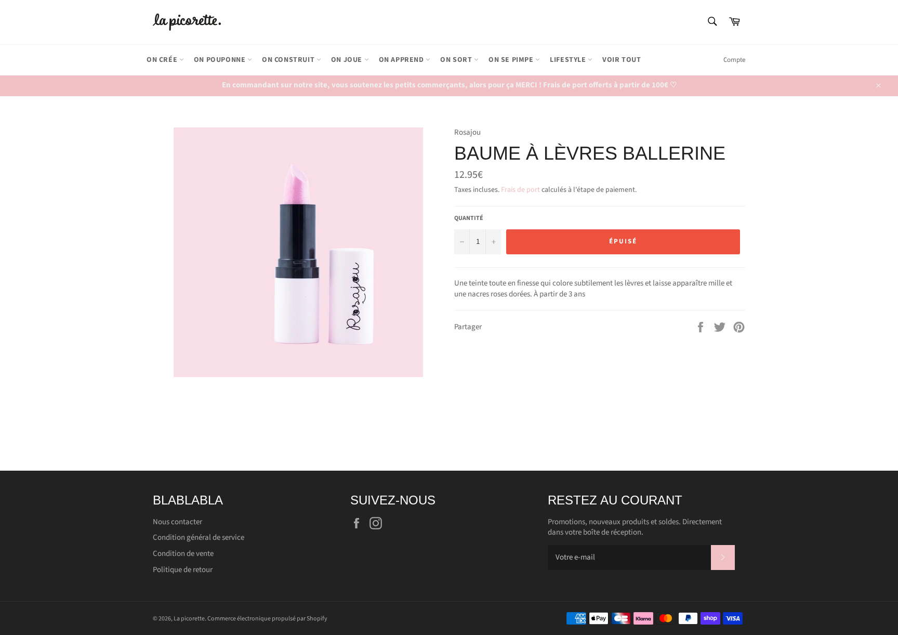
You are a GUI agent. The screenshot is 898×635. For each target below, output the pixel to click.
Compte (734, 59)
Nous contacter (177, 521)
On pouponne (220, 60)
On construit (289, 60)
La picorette (189, 618)
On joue (347, 60)
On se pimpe (511, 60)
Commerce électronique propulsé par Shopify (267, 618)
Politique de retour (183, 569)
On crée (163, 60)
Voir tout (621, 60)
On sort (457, 60)
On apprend (402, 60)
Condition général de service (198, 537)
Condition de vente (183, 553)
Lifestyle (569, 60)
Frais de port (520, 190)
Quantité (468, 218)
